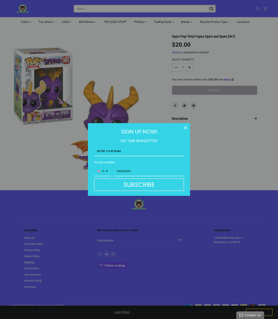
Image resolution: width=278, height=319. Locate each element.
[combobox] (102, 171)
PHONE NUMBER (104, 162)
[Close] (185, 127)
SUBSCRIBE (139, 184)
